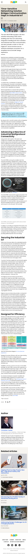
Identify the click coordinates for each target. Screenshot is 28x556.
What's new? (5, 113)
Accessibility (22, 548)
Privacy (4, 548)
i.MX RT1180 (15, 395)
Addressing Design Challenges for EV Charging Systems (14, 523)
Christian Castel (12, 20)
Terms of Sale (16, 548)
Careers (12, 539)
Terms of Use (9, 548)
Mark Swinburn (5, 528)
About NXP (5, 539)
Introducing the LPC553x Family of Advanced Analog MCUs (13, 497)
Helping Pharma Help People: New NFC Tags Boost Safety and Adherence (12, 471)
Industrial (6, 398)
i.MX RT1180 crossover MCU (16, 93)
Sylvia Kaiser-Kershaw (7, 477)
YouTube (14, 192)
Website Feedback (14, 550)
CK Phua (4, 502)
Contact (6, 541)
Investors (18, 539)
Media (24, 539)
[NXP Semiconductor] (14, 2)
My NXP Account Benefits (17, 541)
